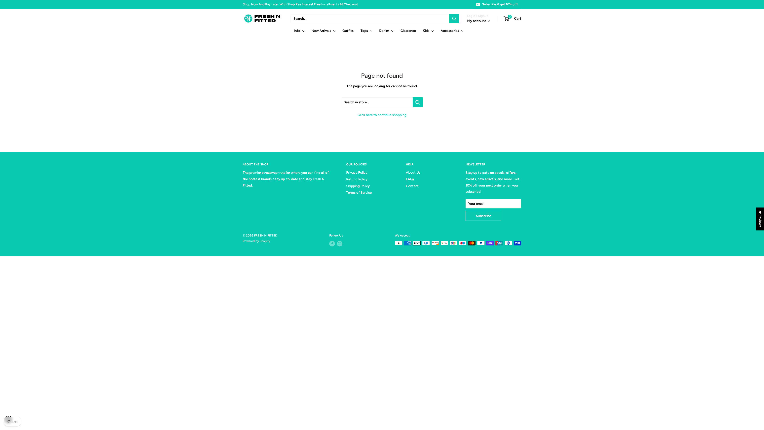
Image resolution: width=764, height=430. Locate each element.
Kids (426, 31)
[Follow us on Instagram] (339, 243)
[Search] (454, 18)
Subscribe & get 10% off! (500, 4)
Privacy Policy (356, 172)
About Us (413, 172)
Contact (412, 186)
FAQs (410, 179)
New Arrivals (321, 31)
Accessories (450, 31)
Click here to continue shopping (382, 115)
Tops (364, 31)
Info (297, 31)
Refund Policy (356, 179)
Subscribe (483, 216)
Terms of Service (359, 192)
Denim (384, 31)
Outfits (348, 31)
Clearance (408, 31)
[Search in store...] (418, 102)
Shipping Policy (358, 186)
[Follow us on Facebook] (332, 243)
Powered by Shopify (256, 241)
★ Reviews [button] (760, 219)
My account (477, 21)
